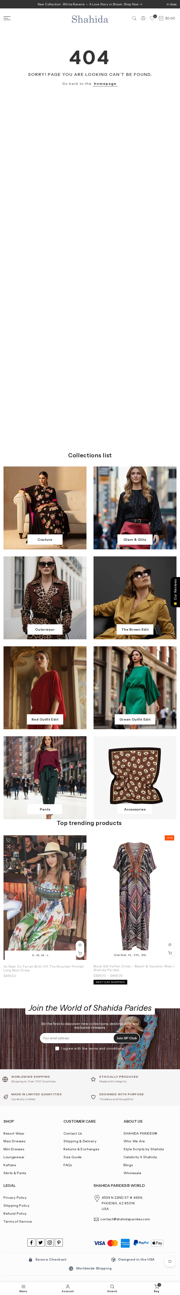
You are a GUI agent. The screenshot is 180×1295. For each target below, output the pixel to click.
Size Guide (73, 1157)
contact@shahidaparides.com (125, 1219)
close (9, 4)
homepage (105, 83)
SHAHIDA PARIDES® (141, 1133)
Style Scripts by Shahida (144, 1149)
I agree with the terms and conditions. (93, 1048)
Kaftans (10, 1165)
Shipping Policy (17, 1205)
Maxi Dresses (14, 1141)
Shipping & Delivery (80, 1141)
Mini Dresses (14, 1149)
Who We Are (134, 1141)
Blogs (128, 1165)
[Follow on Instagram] (50, 1243)
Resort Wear (14, 1133)
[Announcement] (90, 4)
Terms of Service (18, 1221)
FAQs (68, 1165)
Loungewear (14, 1157)
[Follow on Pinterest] (59, 1243)
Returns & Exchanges (81, 1149)
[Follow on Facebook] (31, 1243)
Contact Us (73, 1133)
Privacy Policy (15, 1197)
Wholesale (132, 1173)
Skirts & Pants (15, 1173)
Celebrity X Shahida (140, 1157)
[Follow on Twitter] (41, 1243)
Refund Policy (15, 1213)
